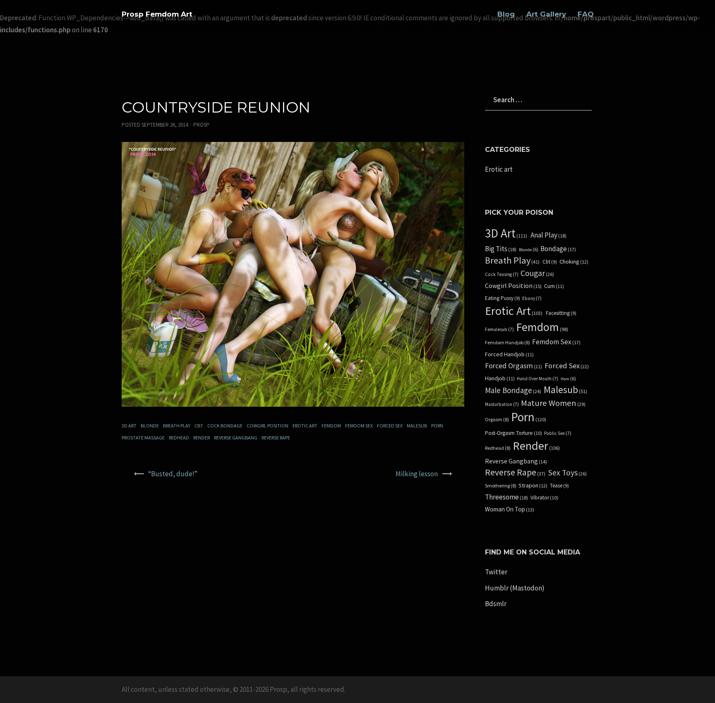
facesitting (561, 313)
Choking (573, 261)
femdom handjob (507, 343)
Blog (506, 14)
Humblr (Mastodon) (515, 588)
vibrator (544, 497)
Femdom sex (359, 425)
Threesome (506, 497)
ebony (532, 298)
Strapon (532, 485)
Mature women (553, 403)
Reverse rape (276, 437)
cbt (198, 425)
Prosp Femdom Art (157, 14)
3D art (129, 425)
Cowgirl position (267, 425)
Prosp (201, 124)
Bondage (558, 249)
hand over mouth (537, 378)
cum (554, 286)
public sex (557, 433)
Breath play (176, 425)
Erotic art (305, 425)
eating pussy (502, 298)
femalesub (499, 329)
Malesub (417, 425)
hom (568, 378)
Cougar (537, 273)
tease (559, 485)
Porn (437, 425)
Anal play (548, 235)
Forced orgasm (513, 365)
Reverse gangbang (235, 437)
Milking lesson (417, 473)
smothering (500, 486)
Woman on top (509, 509)
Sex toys (567, 472)
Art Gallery (546, 14)
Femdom (331, 425)
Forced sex (390, 425)
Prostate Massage (143, 437)
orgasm (497, 419)
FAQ (586, 14)
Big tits (500, 249)
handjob (500, 378)
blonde (150, 425)
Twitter (496, 571)
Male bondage (513, 390)
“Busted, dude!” (172, 473)
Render (201, 437)
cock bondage (224, 425)
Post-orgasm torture (513, 433)
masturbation (502, 404)
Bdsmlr (495, 603)
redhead (179, 437)
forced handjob (509, 354)
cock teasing (501, 274)
